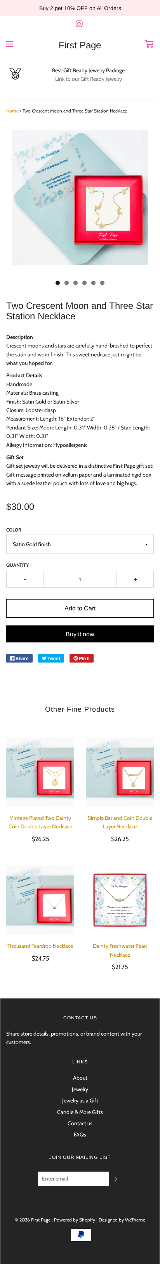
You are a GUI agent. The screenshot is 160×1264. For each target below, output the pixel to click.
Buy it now (80, 634)
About (80, 1077)
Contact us (80, 1123)
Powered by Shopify (74, 1220)
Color (13, 530)
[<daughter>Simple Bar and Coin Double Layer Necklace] (120, 772)
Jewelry (80, 1089)
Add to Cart (80, 608)
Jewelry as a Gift (80, 1100)
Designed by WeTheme (122, 1220)
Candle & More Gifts (80, 1112)
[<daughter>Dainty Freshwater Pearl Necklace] (120, 900)
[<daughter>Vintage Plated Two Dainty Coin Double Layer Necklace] (40, 772)
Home (12, 111)
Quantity (17, 565)
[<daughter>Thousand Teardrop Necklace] (40, 900)
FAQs (80, 1134)
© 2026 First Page (32, 1220)
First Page (80, 45)
